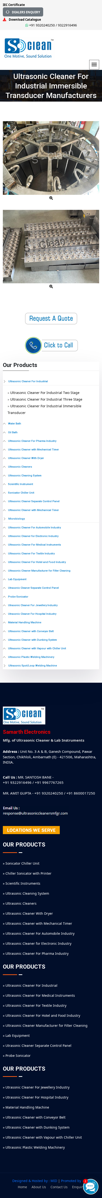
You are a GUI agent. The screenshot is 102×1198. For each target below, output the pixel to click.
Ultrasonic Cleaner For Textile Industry (31, 553)
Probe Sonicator (18, 596)
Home (22, 1187)
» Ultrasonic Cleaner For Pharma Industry (36, 953)
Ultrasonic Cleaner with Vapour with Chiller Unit (37, 648)
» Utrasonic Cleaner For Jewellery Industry (36, 1087)
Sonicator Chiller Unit (21, 492)
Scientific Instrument (20, 484)
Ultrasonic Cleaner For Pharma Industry (32, 441)
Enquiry (78, 1187)
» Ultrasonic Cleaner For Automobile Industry (38, 933)
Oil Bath (13, 432)
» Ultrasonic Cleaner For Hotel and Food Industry (41, 1015)
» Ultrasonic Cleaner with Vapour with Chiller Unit (42, 1137)
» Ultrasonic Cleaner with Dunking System (36, 1127)
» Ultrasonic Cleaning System (26, 893)
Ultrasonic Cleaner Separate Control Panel (34, 501)
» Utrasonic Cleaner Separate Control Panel (37, 1045)
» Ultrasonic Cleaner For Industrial (30, 985)
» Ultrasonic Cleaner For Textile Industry (34, 1005)
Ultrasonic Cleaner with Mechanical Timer (33, 449)
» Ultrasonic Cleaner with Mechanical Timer (37, 923)
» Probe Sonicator (17, 1055)
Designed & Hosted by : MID (34, 1180)
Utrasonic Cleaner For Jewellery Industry (32, 605)
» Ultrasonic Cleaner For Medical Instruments (39, 995)
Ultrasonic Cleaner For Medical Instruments (34, 544)
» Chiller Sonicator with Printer (27, 873)
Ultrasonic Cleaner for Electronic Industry (33, 536)
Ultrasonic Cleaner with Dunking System (32, 640)
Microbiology (16, 518)
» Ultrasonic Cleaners (20, 903)
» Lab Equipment (16, 1035)
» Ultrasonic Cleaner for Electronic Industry (37, 943)
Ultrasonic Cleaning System (25, 475)
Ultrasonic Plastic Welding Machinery (31, 657)
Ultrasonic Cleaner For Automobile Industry (34, 527)
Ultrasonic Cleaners (20, 466)
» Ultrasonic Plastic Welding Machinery (34, 1147)
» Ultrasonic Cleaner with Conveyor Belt (34, 1117)
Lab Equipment (17, 579)
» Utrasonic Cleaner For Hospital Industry (35, 1097)
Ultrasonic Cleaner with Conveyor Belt (31, 631)
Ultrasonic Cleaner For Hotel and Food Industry (37, 562)
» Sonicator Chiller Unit (21, 863)
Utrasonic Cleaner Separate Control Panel (33, 588)
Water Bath (14, 423)
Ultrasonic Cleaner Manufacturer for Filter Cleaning (39, 570)
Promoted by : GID (75, 1180)
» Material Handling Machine (26, 1107)
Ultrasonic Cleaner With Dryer (26, 458)
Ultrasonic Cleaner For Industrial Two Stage (44, 392)
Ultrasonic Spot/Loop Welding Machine (32, 665)
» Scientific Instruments (21, 883)
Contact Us (59, 1187)
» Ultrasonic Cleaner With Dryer (28, 913)
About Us (39, 1187)
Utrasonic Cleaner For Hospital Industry (32, 614)
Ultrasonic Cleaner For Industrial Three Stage (46, 399)
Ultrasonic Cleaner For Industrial (28, 381)
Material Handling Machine (24, 622)
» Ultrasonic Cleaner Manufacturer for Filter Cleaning (45, 1025)
